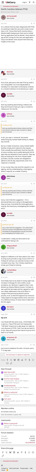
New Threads (6, 369)
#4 (34, 121)
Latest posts (5, 420)
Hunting (6, 403)
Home (3, 470)
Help (31, 468)
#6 (34, 220)
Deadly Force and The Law (12, 389)
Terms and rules (14, 468)
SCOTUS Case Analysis (11, 379)
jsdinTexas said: (6, 225)
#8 (34, 277)
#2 (34, 79)
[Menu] (2, 2)
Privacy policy (24, 468)
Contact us (4, 468)
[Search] (34, 2)
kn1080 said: (6, 125)
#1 (34, 23)
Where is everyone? (11, 392)
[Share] (31, 23)
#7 (34, 253)
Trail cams (7, 399)
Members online (7, 408)
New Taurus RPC (9, 372)
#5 (34, 184)
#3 (34, 101)
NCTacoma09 (6, 12)
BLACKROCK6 (30, 442)
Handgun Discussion (10, 376)
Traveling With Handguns (11, 383)
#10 (34, 345)
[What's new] (30, 2)
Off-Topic (6, 396)
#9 (34, 314)
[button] (2, 465)
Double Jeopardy (10, 385)
